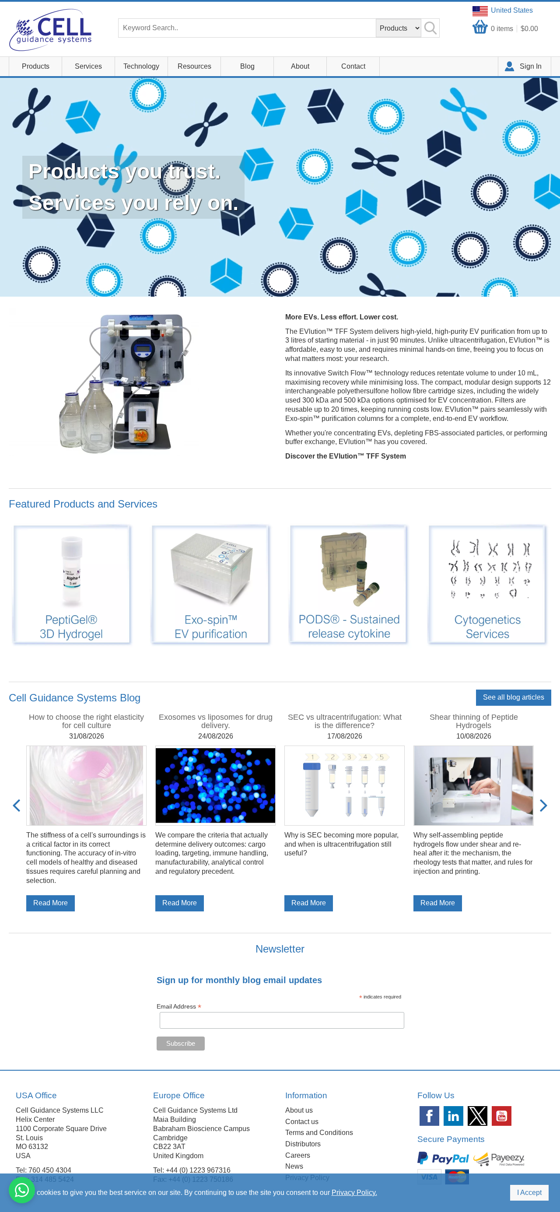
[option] (86, 812)
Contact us (301, 1121)
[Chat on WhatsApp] (22, 1190)
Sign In (531, 66)
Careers (297, 1155)
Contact (353, 66)
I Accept (529, 1192)
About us (299, 1110)
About (300, 66)
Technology (141, 66)
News (294, 1166)
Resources (194, 66)
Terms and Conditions (319, 1132)
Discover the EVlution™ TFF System (345, 456)
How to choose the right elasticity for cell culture (86, 721)
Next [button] (543, 805)
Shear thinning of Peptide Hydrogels (474, 721)
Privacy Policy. (354, 1192)
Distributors (303, 1144)
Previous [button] (16, 805)
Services (88, 66)
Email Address (179, 1006)
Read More (50, 903)
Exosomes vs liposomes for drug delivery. (216, 721)
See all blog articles (513, 697)
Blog (247, 66)
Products (35, 66)
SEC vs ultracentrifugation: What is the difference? (345, 721)
